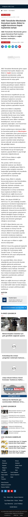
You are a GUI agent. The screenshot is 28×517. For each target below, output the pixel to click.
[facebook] (2, 46)
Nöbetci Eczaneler (6, 484)
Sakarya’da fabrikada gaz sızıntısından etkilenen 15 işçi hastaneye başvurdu (13, 401)
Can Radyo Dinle (9, 500)
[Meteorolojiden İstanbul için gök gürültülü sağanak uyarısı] (14, 324)
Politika (17, 467)
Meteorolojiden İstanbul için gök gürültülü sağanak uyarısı (13, 335)
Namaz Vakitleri (5, 487)
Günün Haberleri (14, 474)
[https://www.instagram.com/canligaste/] (8, 491)
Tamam (21, 515)
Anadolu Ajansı (13, 297)
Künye (16, 500)
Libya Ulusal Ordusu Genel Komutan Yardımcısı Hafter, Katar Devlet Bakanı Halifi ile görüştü (13, 379)
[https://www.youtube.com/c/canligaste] (12, 491)
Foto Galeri (4, 472)
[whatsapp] (9, 46)
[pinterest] (19, 46)
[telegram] (12, 46)
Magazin (4, 467)
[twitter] (6, 46)
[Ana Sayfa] (1, 10)
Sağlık (8, 73)
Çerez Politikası (18, 503)
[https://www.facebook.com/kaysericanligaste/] (2, 491)
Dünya (17, 461)
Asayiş (4, 461)
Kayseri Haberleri (18, 497)
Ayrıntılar (16, 515)
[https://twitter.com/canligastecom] (5, 491)
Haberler (5, 10)
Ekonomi (4, 463)
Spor (16, 470)
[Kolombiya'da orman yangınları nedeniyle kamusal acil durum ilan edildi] (14, 346)
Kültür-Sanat (18, 465)
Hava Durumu (5, 482)
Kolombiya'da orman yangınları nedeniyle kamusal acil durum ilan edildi (13, 357)
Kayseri (4, 465)
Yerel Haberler (12, 10)
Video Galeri (4, 474)
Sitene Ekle (10, 497)
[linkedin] (16, 46)
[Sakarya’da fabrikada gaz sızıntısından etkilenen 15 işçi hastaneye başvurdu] (14, 390)
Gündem (17, 463)
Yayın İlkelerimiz (8, 503)
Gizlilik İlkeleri (13, 507)
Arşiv (11, 477)
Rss (5, 497)
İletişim (21, 500)
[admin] (15, 491)
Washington (22, 131)
